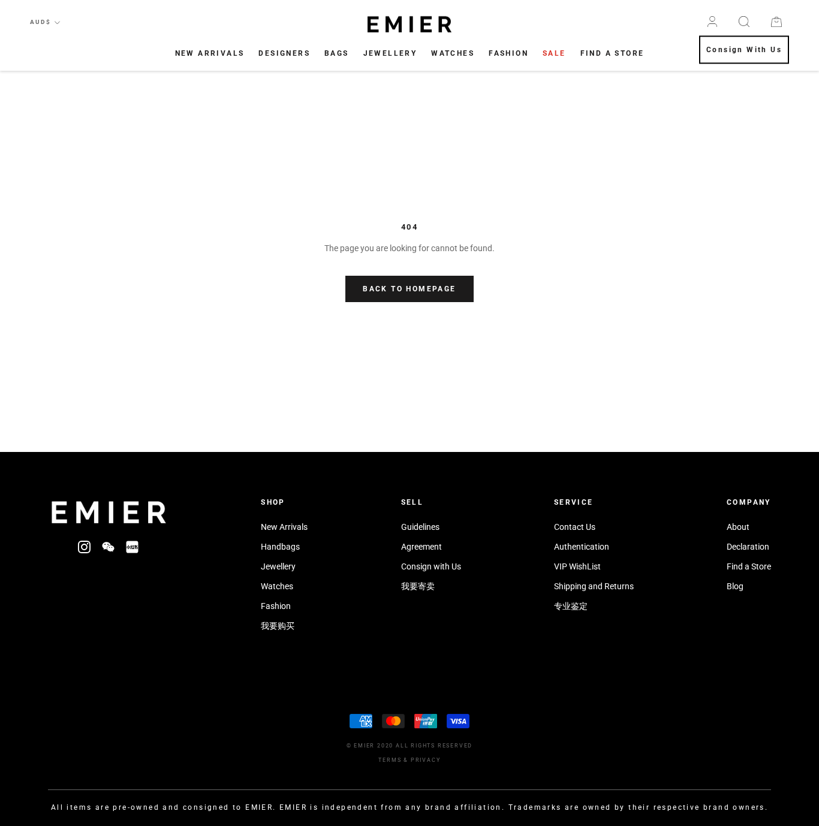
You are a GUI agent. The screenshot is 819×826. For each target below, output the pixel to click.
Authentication (581, 546)
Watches (452, 53)
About (738, 527)
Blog (735, 586)
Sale (554, 53)
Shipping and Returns (594, 586)
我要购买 (277, 626)
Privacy (426, 760)
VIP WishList (577, 566)
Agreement (421, 546)
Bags (336, 53)
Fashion (508, 53)
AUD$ (40, 22)
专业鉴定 (571, 606)
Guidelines (420, 527)
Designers (284, 53)
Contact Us (574, 527)
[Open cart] (776, 22)
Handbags (280, 546)
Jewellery (390, 53)
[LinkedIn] (132, 546)
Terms (389, 760)
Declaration (748, 546)
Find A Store (612, 53)
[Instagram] (84, 546)
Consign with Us (431, 566)
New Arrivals (210, 53)
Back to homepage (409, 289)
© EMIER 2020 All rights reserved (410, 746)
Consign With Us (744, 50)
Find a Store (749, 566)
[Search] (744, 21)
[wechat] (108, 546)
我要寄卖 (418, 586)
